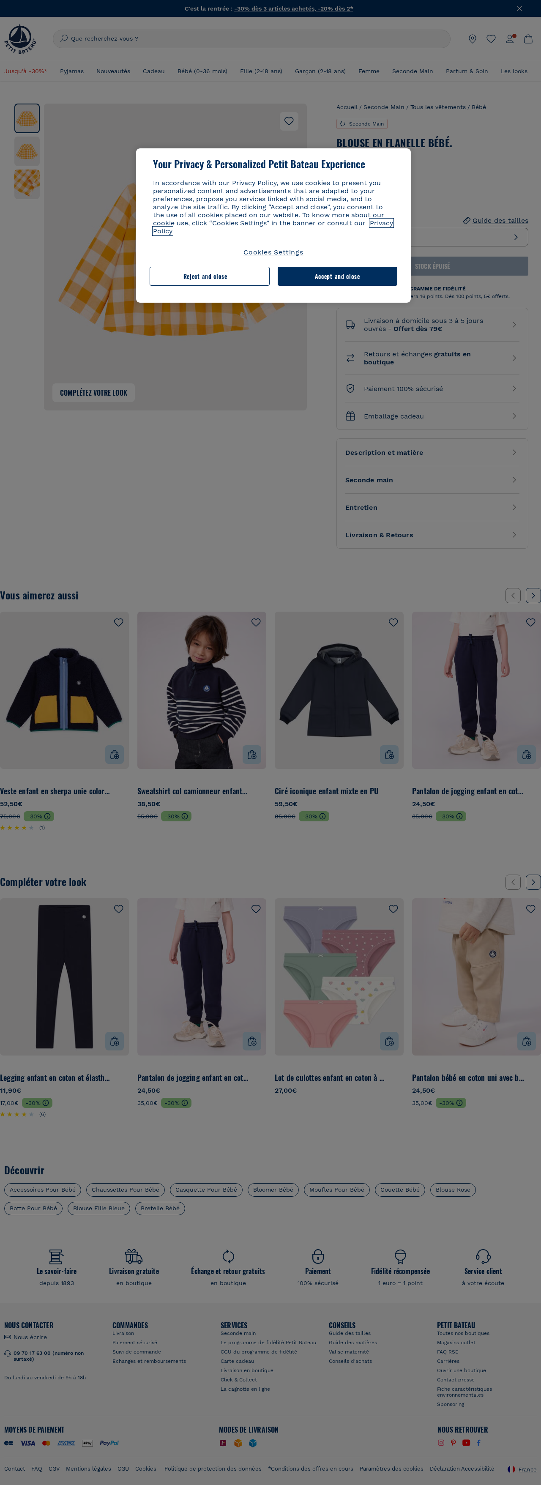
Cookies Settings (273, 252)
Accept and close (337, 276)
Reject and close (205, 276)
